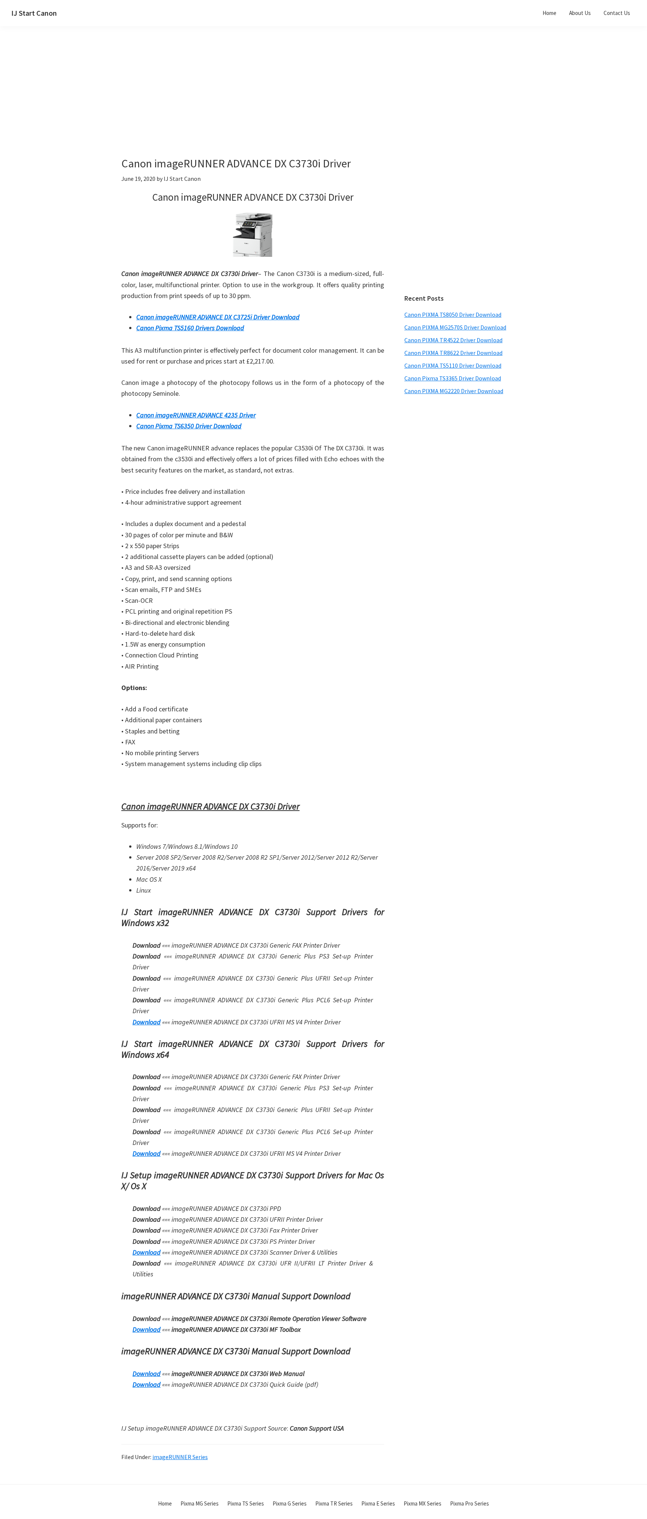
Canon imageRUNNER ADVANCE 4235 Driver (196, 415)
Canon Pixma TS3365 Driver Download (452, 378)
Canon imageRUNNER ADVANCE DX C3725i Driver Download (218, 317)
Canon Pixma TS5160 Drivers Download (190, 327)
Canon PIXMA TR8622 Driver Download (453, 352)
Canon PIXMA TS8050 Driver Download (452, 314)
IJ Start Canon (34, 13)
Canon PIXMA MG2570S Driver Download (455, 327)
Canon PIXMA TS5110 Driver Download (452, 365)
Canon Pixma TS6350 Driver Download (189, 426)
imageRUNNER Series (180, 1457)
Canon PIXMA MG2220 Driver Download (453, 391)
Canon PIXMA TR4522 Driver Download (453, 340)
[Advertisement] (271, 104)
